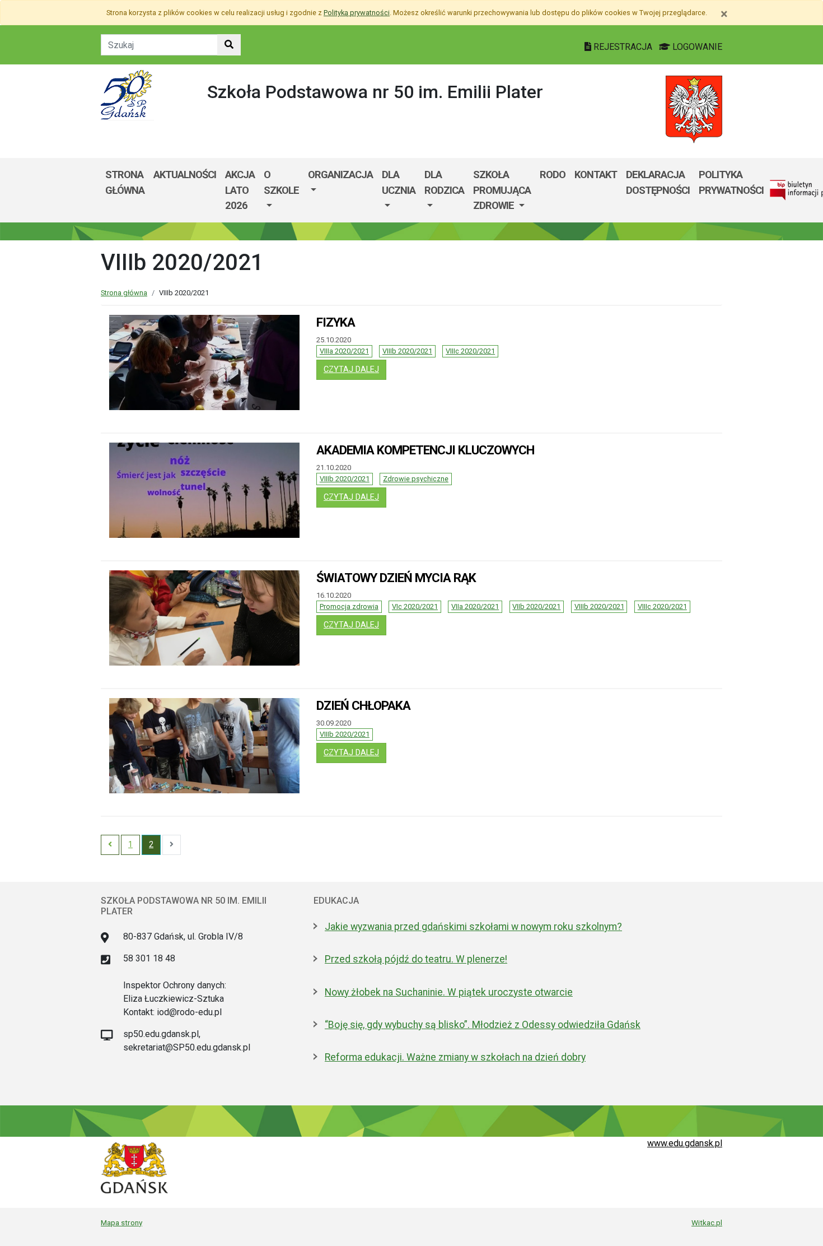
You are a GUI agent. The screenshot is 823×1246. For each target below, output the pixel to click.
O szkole (281, 182)
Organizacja (340, 174)
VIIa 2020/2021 (475, 606)
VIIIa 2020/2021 (344, 351)
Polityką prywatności (357, 12)
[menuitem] (281, 190)
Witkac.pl (706, 1222)
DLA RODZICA (444, 182)
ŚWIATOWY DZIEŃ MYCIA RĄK (396, 577)
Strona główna (124, 182)
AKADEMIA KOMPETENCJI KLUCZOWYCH (425, 450)
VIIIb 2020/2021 (407, 351)
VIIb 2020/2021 (536, 606)
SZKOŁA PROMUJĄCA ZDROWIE (502, 190)
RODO (552, 174)
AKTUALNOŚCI (184, 174)
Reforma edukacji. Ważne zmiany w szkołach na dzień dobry (455, 1057)
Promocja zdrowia (349, 606)
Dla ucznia (398, 182)
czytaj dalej (355, 369)
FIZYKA (335, 322)
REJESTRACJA (622, 46)
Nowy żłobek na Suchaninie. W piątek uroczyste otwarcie (449, 992)
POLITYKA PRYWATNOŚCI (731, 182)
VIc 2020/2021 (415, 606)
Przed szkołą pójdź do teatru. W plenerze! (416, 959)
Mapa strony (121, 1222)
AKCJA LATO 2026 (240, 190)
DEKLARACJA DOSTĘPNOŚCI (658, 182)
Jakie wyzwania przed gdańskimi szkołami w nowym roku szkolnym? (473, 926)
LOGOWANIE (696, 46)
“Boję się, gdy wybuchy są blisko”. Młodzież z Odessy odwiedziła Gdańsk (482, 1024)
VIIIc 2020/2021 (470, 351)
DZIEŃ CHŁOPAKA (363, 705)
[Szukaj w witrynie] (229, 44)
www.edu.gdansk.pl (684, 1143)
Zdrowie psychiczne (415, 479)
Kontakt (595, 174)
